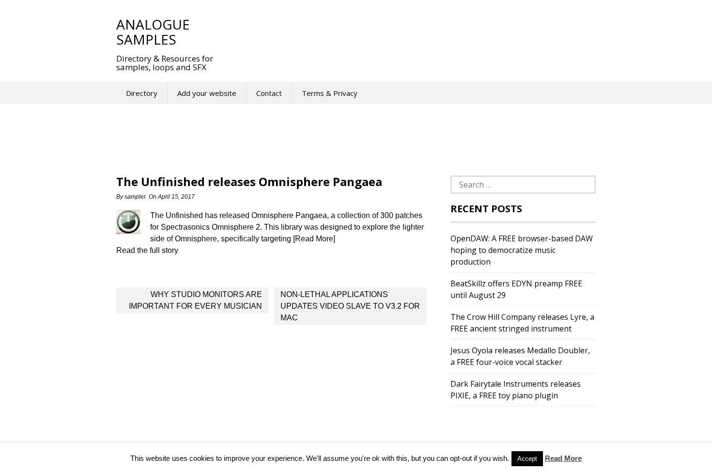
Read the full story (147, 250)
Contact (269, 93)
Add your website (206, 93)
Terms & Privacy (329, 93)
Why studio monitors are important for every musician (195, 300)
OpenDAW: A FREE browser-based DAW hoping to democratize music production (521, 250)
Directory (141, 93)
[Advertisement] (404, 31)
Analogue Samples (153, 31)
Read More (563, 458)
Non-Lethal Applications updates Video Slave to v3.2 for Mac (350, 306)
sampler (135, 196)
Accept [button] (527, 458)
